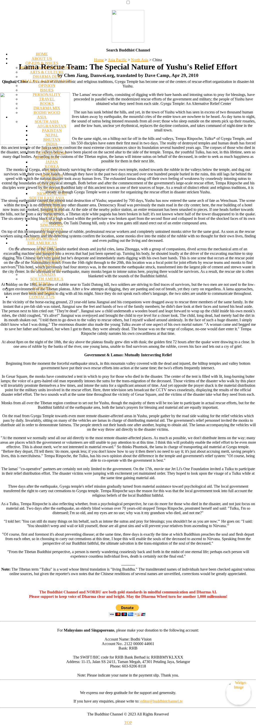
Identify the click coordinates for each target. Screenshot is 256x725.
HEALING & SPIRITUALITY (47, 81)
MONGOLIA (52, 175)
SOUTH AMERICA (47, 279)
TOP (128, 723)
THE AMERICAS (42, 243)
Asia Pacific (117, 60)
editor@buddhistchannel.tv (161, 701)
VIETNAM (51, 220)
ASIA (41, 117)
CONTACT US (41, 297)
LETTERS (41, 283)
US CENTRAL (47, 256)
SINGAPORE (51, 225)
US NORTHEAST (47, 270)
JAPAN (52, 162)
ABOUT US (42, 58)
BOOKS (47, 103)
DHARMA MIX (47, 108)
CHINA (51, 171)
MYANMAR (51, 202)
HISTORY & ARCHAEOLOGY (47, 67)
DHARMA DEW (47, 76)
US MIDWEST (46, 252)
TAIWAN (52, 180)
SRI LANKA (52, 148)
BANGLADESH (52, 153)
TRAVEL (47, 99)
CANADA (47, 274)
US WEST (47, 265)
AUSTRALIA (52, 189)
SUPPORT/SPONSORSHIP (42, 290)
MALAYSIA (51, 234)
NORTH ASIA (47, 157)
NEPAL (51, 135)
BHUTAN (51, 139)
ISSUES (47, 90)
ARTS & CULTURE (47, 72)
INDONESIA (52, 229)
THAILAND (51, 207)
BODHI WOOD (47, 112)
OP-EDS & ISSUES (42, 63)
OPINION (46, 85)
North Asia (139, 60)
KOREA (52, 166)
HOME (42, 54)
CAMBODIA (52, 211)
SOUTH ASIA (47, 121)
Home (99, 60)
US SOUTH (47, 247)
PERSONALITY (47, 94)
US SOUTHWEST (46, 261)
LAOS (51, 216)
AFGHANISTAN (51, 126)
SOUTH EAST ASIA (46, 198)
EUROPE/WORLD (42, 238)
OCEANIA (47, 184)
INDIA (52, 144)
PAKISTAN (52, 130)
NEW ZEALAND (52, 193)
